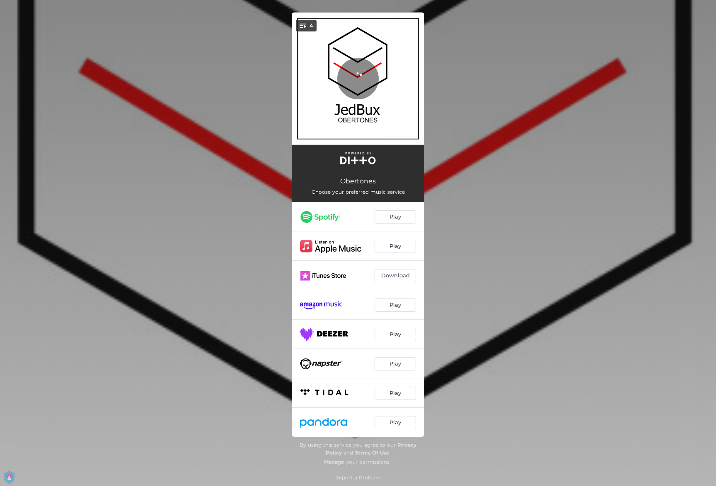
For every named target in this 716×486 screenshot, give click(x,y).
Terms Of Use (372, 453)
